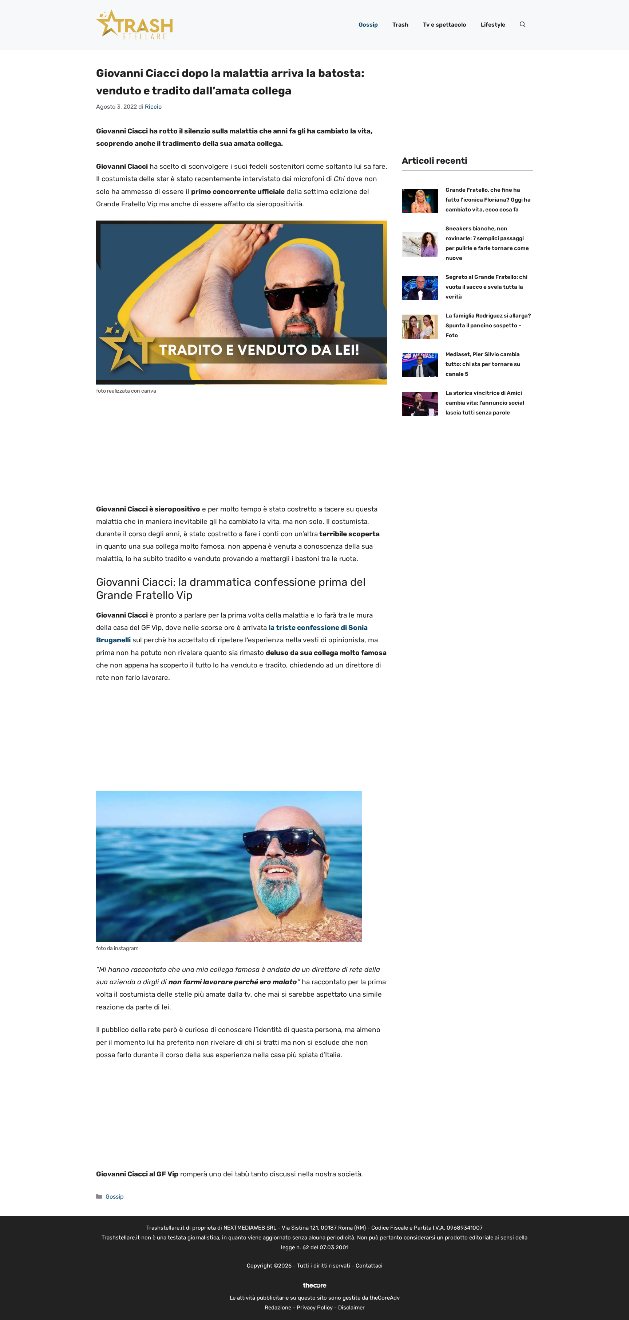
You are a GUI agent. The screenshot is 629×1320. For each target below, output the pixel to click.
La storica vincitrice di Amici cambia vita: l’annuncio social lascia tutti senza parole (485, 403)
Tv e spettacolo (444, 24)
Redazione (278, 1307)
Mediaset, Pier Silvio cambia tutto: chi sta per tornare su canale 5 (483, 364)
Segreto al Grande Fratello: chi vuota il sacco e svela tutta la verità (486, 287)
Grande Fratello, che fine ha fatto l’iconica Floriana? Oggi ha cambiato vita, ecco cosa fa (488, 200)
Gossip (368, 24)
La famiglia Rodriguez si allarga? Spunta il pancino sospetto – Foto (488, 325)
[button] (523, 25)
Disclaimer (351, 1307)
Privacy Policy (315, 1307)
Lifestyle (493, 24)
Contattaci (369, 1265)
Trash (400, 24)
